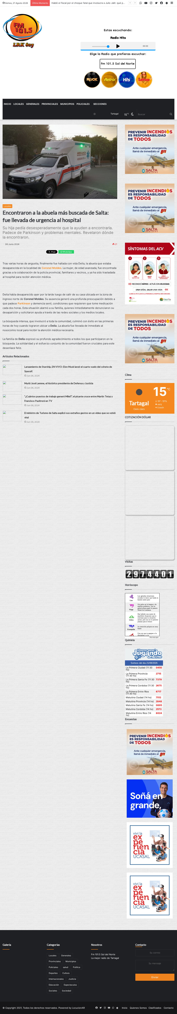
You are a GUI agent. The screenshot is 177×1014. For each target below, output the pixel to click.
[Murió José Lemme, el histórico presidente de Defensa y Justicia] (12, 386)
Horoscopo (154, 637)
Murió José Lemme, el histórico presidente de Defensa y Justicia (58, 383)
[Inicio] (22, 31)
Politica (76, 967)
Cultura (65, 973)
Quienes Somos (138, 1007)
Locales (18, 104)
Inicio (7, 104)
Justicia (72, 979)
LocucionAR (78, 1007)
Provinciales (50, 104)
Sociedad (66, 990)
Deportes (53, 973)
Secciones (99, 104)
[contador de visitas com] (149, 577)
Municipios (67, 104)
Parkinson (24, 303)
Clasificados (154, 1007)
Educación (54, 984)
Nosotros (96, 944)
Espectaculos (70, 984)
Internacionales (56, 979)
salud (65, 967)
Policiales (83, 104)
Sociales (53, 990)
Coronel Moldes (51, 268)
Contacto (140, 944)
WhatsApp (67, 252)
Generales (32, 104)
